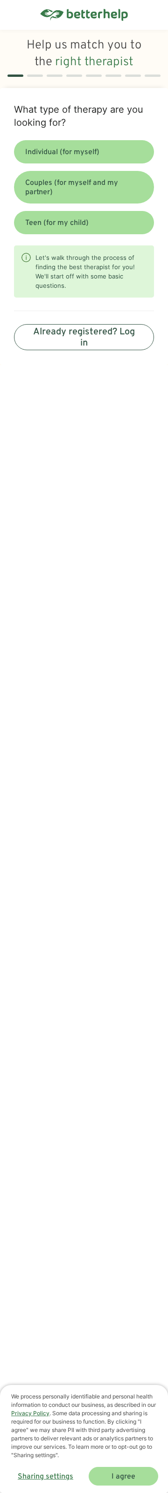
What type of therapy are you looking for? (78, 116)
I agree (123, 1476)
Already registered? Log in (84, 337)
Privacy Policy (30, 1413)
